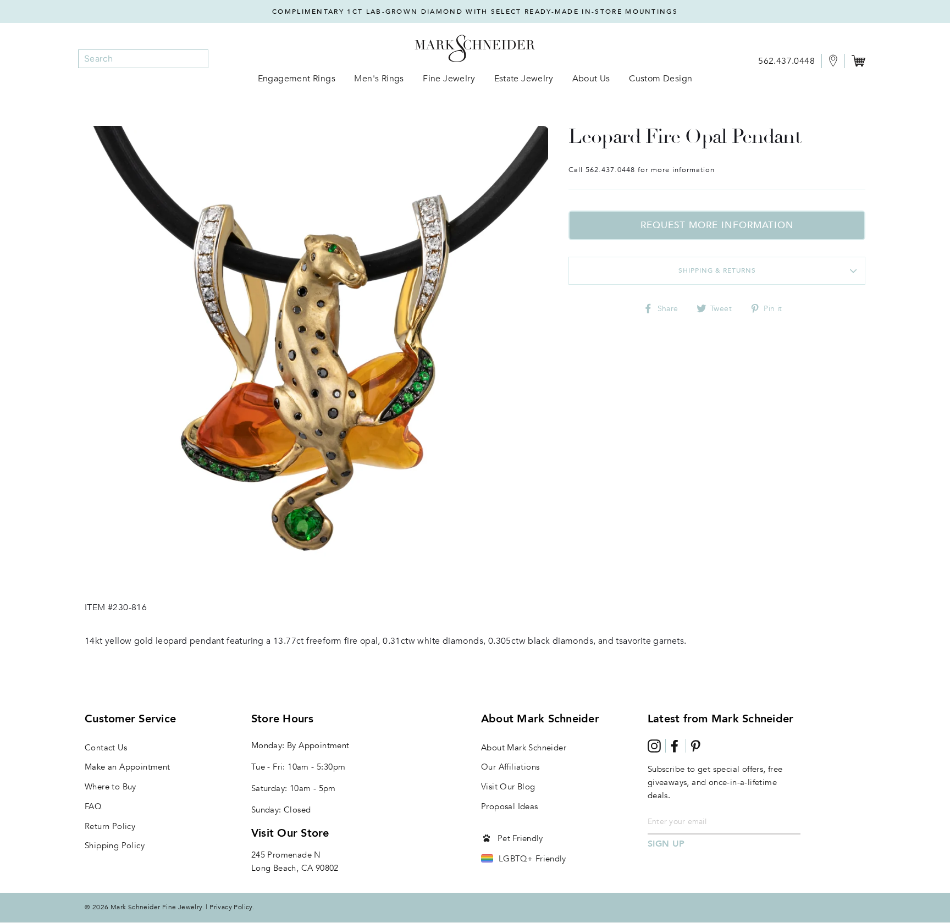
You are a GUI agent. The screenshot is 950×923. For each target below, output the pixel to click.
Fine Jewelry (449, 79)
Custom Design (660, 79)
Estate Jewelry (524, 79)
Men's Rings (379, 79)
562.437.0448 (786, 61)
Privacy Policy (230, 907)
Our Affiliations (510, 766)
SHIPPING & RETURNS (717, 270)
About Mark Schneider (523, 747)
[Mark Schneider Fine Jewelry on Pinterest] (695, 746)
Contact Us (106, 747)
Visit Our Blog (508, 786)
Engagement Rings (296, 79)
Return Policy (110, 826)
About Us (591, 79)
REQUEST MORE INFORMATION (717, 225)
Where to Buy (110, 786)
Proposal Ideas (509, 806)
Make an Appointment (127, 766)
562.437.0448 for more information (650, 170)
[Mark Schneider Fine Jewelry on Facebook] (674, 746)
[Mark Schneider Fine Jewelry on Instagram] (654, 746)
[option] (475, 11)
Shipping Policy (115, 845)
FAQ (93, 806)
